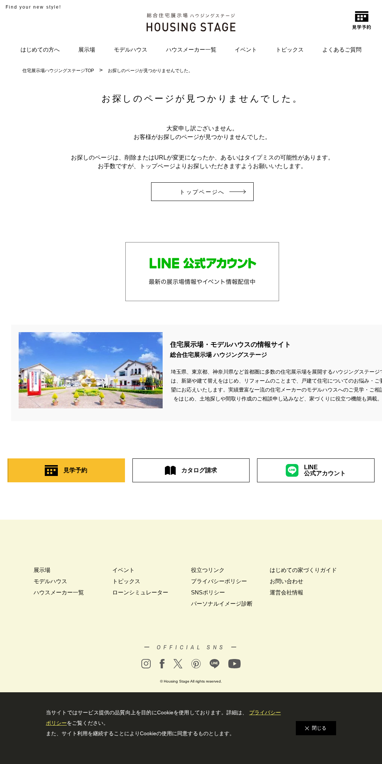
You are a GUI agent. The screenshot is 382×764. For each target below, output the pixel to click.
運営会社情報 (286, 592)
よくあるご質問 (341, 49)
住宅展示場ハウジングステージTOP (58, 70)
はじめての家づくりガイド (303, 570)
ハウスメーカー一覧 (191, 49)
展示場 (86, 49)
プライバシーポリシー (219, 581)
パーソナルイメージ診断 (222, 603)
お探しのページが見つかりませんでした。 (150, 70)
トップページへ (202, 192)
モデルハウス (130, 49)
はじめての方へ (40, 49)
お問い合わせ (286, 581)
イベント (246, 49)
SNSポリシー (208, 592)
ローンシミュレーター (140, 592)
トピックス (290, 49)
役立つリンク (208, 570)
